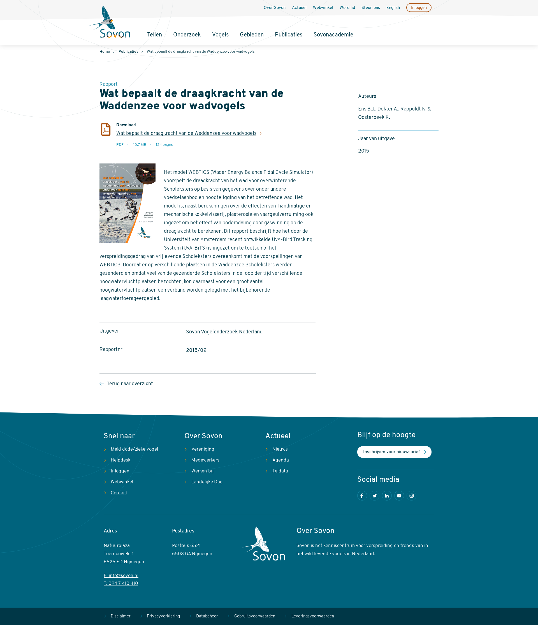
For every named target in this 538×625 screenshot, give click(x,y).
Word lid (347, 8)
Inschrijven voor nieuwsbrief (391, 452)
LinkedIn (387, 496)
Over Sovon (275, 8)
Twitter (374, 496)
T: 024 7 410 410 (121, 583)
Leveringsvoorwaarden (312, 616)
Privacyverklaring (163, 616)
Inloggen (419, 8)
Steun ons (370, 8)
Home (104, 52)
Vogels (220, 35)
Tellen (154, 35)
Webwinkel (323, 8)
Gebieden (252, 35)
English (393, 8)
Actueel (299, 8)
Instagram (411, 496)
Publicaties (288, 35)
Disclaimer (121, 616)
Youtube (399, 496)
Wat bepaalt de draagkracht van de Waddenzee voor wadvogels (186, 133)
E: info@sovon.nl (121, 575)
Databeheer (207, 616)
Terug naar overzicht (130, 384)
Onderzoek (187, 35)
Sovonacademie (333, 35)
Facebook (362, 496)
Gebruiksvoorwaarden (254, 616)
